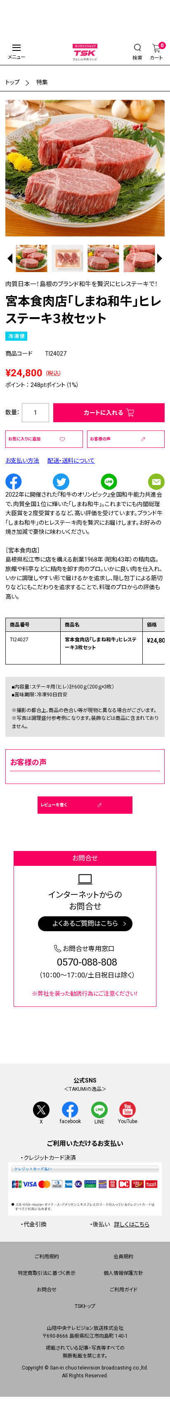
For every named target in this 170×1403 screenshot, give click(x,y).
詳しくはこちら (131, 1224)
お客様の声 (100, 439)
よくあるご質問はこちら (85, 923)
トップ (12, 82)
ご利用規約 (47, 1257)
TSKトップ (85, 1306)
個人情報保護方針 (123, 1273)
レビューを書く (53, 805)
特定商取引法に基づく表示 (47, 1273)
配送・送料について (71, 460)
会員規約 (123, 1257)
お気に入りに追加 (24, 439)
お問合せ (47, 1290)
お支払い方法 (22, 460)
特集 (42, 82)
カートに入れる (103, 412)
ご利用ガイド (123, 1290)
